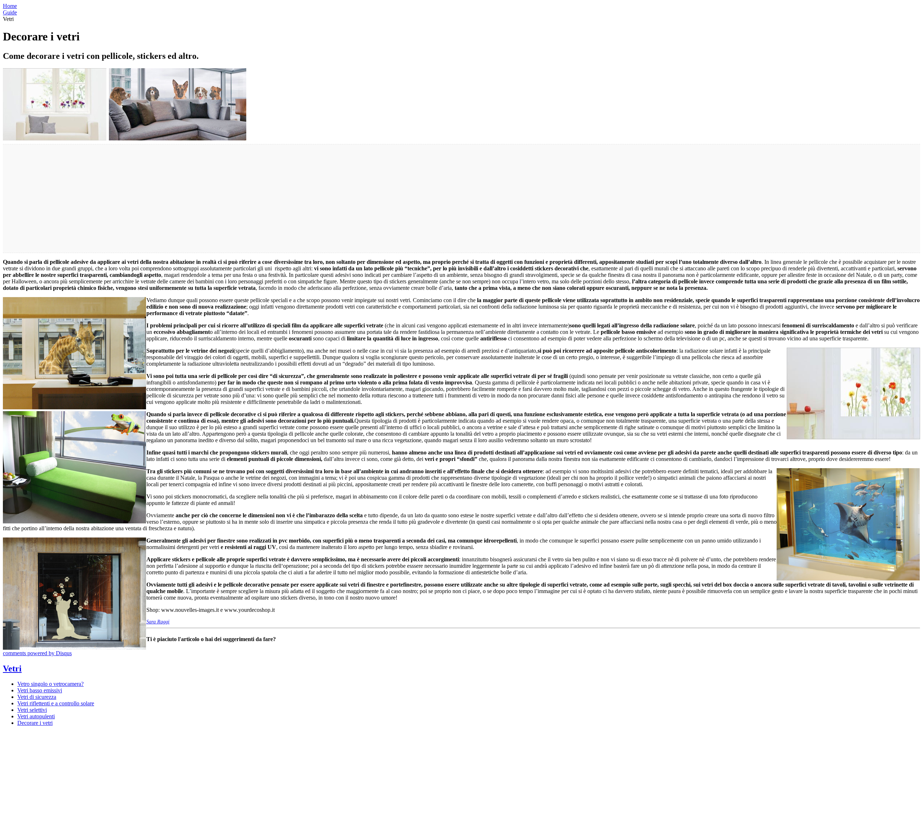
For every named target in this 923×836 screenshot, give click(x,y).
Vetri (12, 668)
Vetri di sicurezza (36, 697)
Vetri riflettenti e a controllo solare (55, 703)
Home (10, 6)
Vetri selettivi (32, 710)
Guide (10, 12)
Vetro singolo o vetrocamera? (50, 684)
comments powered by (37, 653)
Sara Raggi (157, 621)
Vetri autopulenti (36, 716)
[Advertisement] (219, 198)
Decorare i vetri (35, 723)
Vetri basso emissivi (39, 690)
